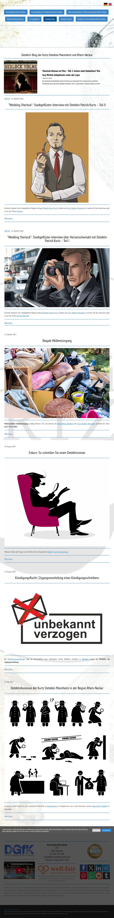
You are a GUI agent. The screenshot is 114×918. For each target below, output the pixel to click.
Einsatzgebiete (34, 19)
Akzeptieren (106, 830)
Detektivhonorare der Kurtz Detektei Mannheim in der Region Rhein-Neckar (57, 688)
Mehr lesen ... (8, 218)
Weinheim (85, 659)
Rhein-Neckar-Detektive (65, 423)
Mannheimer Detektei (99, 806)
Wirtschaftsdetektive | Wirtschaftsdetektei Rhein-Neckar (87, 12)
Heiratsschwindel (23, 315)
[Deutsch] (105, 4)
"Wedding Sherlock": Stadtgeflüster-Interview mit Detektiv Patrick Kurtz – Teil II (57, 104)
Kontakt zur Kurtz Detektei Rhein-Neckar (92, 19)
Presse (7, 98)
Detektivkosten (52, 806)
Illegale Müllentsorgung (57, 340)
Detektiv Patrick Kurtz (50, 208)
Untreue (19, 211)
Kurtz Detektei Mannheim (75, 208)
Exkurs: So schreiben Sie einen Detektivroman (57, 452)
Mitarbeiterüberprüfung (15, 19)
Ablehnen (96, 830)
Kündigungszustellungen (16, 659)
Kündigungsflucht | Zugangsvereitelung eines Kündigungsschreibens (57, 577)
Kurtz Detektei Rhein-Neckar (15, 12)
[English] (110, 4)
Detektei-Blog (50, 19)
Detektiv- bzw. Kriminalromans (57, 552)
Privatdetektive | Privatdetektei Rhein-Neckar (47, 12)
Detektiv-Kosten (66, 19)
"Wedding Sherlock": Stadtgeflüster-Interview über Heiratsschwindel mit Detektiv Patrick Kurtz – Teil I (57, 239)
